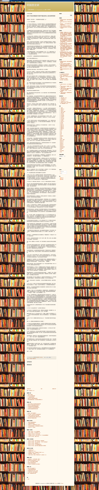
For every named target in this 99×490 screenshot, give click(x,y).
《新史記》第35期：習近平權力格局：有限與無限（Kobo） (65, 103)
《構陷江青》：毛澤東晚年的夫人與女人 (34, 424)
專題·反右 (61, 143)
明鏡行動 (61, 135)
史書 (61, 132)
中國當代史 (62, 128)
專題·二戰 (61, 140)
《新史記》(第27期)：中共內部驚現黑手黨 (34, 444)
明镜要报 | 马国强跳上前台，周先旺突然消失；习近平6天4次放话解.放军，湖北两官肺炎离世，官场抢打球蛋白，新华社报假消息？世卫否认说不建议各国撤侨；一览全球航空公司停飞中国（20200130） (66, 40)
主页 (28, 479)
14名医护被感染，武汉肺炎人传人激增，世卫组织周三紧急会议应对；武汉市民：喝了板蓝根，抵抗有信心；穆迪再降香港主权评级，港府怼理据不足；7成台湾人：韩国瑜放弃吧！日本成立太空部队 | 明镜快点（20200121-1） (66, 48)
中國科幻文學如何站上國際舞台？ (65, 25)
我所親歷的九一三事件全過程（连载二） (34, 459)
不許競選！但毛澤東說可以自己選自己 (34, 464)
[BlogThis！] (47, 357)
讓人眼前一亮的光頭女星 (64, 79)
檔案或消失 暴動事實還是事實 (32, 398)
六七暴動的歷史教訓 (31, 397)
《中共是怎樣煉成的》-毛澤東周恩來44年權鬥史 (35, 425)
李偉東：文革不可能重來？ (32, 413)
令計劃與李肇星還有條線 (32, 469)
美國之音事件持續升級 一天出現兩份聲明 (66, 67)
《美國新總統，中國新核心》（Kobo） (34, 453)
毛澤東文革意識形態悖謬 (32, 462)
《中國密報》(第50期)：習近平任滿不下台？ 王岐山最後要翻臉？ (38, 435)
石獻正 (62, 179)
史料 (61, 131)
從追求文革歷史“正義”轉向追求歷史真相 (34, 403)
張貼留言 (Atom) (31, 390)
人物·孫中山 (62, 117)
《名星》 (61, 107)
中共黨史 (30, 358)
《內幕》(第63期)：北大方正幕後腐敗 (34, 431)
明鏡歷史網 (33, 5)
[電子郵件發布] (44, 357)
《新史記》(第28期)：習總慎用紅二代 (34, 443)
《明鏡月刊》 (62, 109)
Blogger (62, 483)
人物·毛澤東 (62, 115)
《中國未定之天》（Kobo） (32, 451)
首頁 (41, 388)
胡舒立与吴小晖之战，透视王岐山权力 (66, 22)
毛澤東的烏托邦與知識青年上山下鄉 (33, 460)
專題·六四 (61, 142)
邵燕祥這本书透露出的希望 (32, 417)
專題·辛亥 (61, 145)
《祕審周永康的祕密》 (31, 423)
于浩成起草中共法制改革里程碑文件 (33, 407)
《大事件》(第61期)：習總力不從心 (33, 436)
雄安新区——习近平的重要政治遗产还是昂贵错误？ (66, 24)
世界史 (61, 129)
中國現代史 (34, 358)
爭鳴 (61, 137)
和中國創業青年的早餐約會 (64, 74)
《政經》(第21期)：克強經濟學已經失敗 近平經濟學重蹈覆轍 (66, 89)
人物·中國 (61, 113)
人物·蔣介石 (62, 121)
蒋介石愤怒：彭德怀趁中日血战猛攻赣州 (34, 414)
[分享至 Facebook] (49, 357)
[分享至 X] (48, 357)
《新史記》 (62, 110)
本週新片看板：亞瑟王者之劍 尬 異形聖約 (66, 77)
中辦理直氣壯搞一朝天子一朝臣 (33, 470)
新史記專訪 (62, 150)
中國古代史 (62, 124)
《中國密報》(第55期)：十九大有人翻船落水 (66, 91)
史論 (61, 133)
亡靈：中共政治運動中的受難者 (33, 461)
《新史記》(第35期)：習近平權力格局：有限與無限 (36, 440)
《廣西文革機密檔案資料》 (32, 422)
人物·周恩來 (62, 116)
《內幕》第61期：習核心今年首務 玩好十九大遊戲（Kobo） (37, 454)
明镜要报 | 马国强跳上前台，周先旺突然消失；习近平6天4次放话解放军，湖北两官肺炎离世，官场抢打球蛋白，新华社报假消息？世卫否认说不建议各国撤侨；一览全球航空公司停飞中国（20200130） (66, 34)
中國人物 (61, 123)
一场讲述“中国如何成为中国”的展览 (33, 415)
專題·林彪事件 (62, 146)
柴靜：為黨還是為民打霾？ (32, 473)
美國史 (61, 138)
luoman (56, 483)
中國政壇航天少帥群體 (63, 78)
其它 (61, 134)
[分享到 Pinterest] (50, 357)
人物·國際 (61, 120)
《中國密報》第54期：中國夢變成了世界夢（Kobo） (36, 452)
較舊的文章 (54, 388)
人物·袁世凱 (62, 118)
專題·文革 (61, 144)
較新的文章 (29, 388)
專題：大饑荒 (62, 139)
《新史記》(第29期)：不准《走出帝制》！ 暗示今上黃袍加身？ (38, 441)
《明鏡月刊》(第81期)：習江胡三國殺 (34, 433)
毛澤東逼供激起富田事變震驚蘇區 (33, 406)
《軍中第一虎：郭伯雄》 (32, 427)
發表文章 (62, 171)
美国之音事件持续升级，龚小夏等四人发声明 (66, 28)
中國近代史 (62, 126)
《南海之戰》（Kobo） (63, 97)
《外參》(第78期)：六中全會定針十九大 (34, 432)
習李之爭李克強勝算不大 (32, 468)
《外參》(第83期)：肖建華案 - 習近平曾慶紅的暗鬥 (66, 87)
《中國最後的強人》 (31, 449)
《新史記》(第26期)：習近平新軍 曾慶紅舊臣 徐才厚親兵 (37, 445)
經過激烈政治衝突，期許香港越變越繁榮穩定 (66, 20)
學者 (61, 151)
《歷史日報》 (62, 112)
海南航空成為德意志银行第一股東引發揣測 (66, 69)
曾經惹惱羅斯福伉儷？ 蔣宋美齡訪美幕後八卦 (35, 399)
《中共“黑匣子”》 (63, 100)
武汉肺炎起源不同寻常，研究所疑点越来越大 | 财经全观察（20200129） (66, 44)
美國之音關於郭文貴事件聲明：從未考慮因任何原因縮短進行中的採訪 (66, 65)
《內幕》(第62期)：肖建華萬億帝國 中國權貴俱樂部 (66, 93)
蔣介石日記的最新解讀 (31, 395)
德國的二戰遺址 (30, 394)
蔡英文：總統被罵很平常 (64, 75)
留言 (61, 173)
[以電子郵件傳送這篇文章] (46, 357)
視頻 (61, 149)
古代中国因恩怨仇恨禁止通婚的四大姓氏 (34, 416)
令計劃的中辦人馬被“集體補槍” (33, 472)
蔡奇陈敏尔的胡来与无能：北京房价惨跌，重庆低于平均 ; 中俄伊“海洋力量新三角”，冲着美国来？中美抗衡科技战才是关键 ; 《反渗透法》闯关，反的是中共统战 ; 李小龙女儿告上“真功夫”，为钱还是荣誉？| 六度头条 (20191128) (66, 54)
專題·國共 (61, 148)
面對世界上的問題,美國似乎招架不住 (33, 405)
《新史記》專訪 (62, 111)
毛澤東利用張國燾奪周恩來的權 (33, 408)
